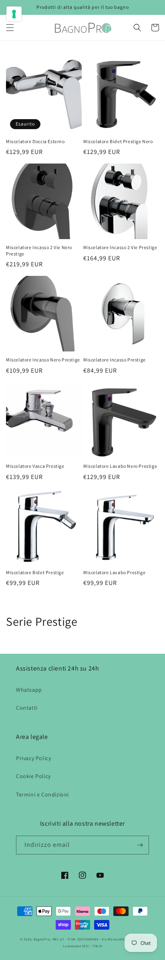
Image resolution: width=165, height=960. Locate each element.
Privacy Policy (33, 758)
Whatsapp (29, 689)
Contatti (27, 707)
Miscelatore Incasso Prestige (114, 360)
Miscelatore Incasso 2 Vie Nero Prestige (39, 250)
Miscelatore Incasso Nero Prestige (43, 360)
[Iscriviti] (140, 845)
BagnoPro (42, 939)
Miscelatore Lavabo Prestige (114, 572)
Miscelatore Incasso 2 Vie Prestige (120, 247)
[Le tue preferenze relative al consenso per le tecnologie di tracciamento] (14, 14)
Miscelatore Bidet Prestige (35, 572)
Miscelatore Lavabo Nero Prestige (120, 466)
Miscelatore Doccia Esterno (35, 141)
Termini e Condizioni (42, 794)
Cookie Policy (33, 776)
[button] (10, 27)
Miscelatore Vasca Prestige (35, 466)
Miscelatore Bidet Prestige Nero (118, 141)
